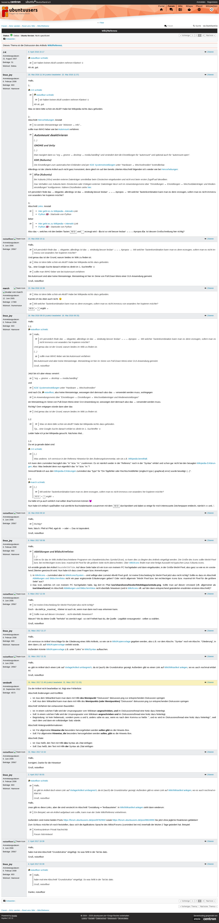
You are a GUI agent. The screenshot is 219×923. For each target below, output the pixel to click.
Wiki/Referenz (43, 26)
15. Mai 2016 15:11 (36, 239)
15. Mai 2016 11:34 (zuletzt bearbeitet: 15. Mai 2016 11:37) (53, 75)
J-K (4, 52)
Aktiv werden (14, 26)
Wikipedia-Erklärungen (65, 471)
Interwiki (69, 211)
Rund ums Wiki (28, 26)
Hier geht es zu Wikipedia (50, 211)
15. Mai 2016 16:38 (36, 288)
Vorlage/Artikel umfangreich (78, 667)
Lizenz (84, 918)
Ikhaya (189, 6)
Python (41, 214)
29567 (13, 249)
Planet (199, 6)
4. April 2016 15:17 (36, 52)
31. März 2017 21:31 (37, 656)
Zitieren (210, 52)
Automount (63, 129)
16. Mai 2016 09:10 (36, 513)
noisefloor (35, 58)
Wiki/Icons (134, 562)
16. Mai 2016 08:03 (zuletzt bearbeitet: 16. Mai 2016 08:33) (53, 315)
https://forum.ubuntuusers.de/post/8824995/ (133, 820)
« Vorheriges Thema (188, 906)
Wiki (180, 6)
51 (12, 62)
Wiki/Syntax (90, 649)
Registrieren (212, 2)
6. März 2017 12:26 (36, 594)
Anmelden (201, 2)
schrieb (44, 58)
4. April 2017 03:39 (36, 864)
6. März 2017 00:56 (36, 540)
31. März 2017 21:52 (37, 752)
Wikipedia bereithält (137, 458)
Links (40, 206)
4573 (13, 693)
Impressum (112, 918)
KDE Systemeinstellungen (102, 164)
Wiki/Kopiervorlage (121, 641)
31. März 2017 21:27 (37, 631)
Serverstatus (123, 918)
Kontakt (91, 918)
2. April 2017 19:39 (36, 841)
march (6, 288)
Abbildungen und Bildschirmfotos (49, 578)
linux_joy (7, 74)
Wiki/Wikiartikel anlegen (175, 667)
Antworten (10, 39)
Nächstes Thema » (208, 906)
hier (89, 187)
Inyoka (14, 916)
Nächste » (210, 35)
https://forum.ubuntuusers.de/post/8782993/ (84, 820)
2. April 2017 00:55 (36, 774)
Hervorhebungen (46, 120)
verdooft (7, 682)
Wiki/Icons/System (74, 575)
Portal (161, 6)
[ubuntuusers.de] (20, 12)
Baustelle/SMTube (66, 567)
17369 (13, 302)
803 (12, 85)
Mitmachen (211, 6)
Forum (171, 6)
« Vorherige (185, 35)
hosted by (6, 2)
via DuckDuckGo (210, 26)
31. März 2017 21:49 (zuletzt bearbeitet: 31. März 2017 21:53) (54, 682)
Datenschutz (101, 918)
